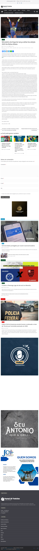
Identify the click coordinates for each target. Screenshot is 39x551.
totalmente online (14, 100)
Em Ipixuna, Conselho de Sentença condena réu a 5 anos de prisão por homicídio (10, 129)
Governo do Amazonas (5, 522)
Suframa (2, 533)
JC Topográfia (3, 513)
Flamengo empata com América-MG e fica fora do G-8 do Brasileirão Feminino (21, 294)
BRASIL (11, 47)
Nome (2, 178)
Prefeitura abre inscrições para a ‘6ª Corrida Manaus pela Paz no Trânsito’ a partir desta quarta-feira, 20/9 (19, 147)
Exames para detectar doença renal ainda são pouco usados (18, 254)
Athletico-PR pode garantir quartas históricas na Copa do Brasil (6, 145)
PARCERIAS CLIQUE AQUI (19, 12)
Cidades (5, 10)
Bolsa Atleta (8, 47)
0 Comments (12, 46)
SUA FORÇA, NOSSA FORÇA (8, 12)
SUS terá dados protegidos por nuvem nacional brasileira (18, 246)
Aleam (2, 535)
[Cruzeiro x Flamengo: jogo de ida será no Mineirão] (19, 272)
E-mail (2, 183)
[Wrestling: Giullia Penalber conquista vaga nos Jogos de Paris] (32, 136)
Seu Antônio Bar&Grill (4, 512)
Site (1, 188)
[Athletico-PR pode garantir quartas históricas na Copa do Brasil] (6, 136)
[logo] (10, 496)
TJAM (2, 537)
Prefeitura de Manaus (4, 520)
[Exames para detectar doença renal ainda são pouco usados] (4, 255)
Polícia (14, 10)
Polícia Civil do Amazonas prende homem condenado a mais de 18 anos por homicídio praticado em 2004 (19, 326)
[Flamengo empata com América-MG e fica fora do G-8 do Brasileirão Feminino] (4, 295)
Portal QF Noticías (4, 49)
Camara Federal (3, 524)
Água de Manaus (4, 529)
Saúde (3, 243)
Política (10, 10)
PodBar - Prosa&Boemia (5, 511)
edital (17, 47)
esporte (20, 47)
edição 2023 (14, 47)
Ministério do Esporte (27, 47)
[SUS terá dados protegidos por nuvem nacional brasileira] (19, 231)
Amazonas (4, 47)
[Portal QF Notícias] (2, 11)
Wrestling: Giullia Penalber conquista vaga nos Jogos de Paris (32, 145)
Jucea (2, 531)
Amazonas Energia (4, 527)
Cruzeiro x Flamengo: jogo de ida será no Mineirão (16, 285)
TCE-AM (2, 539)
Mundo (28, 10)
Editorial (23, 10)
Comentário (3, 164)
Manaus (23, 47)
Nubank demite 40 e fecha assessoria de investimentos (29, 129)
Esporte (3, 39)
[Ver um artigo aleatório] (37, 11)
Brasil (19, 10)
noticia (32, 47)
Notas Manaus (3, 542)
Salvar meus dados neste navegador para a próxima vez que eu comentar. (16, 193)
